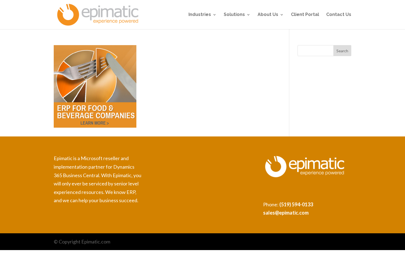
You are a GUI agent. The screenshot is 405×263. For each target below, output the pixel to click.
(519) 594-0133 (296, 204)
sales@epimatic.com (286, 213)
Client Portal (305, 15)
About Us (268, 15)
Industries (199, 15)
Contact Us (338, 15)
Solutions (234, 15)
